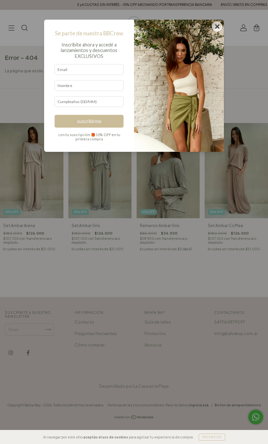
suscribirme (89, 121)
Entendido (212, 437)
